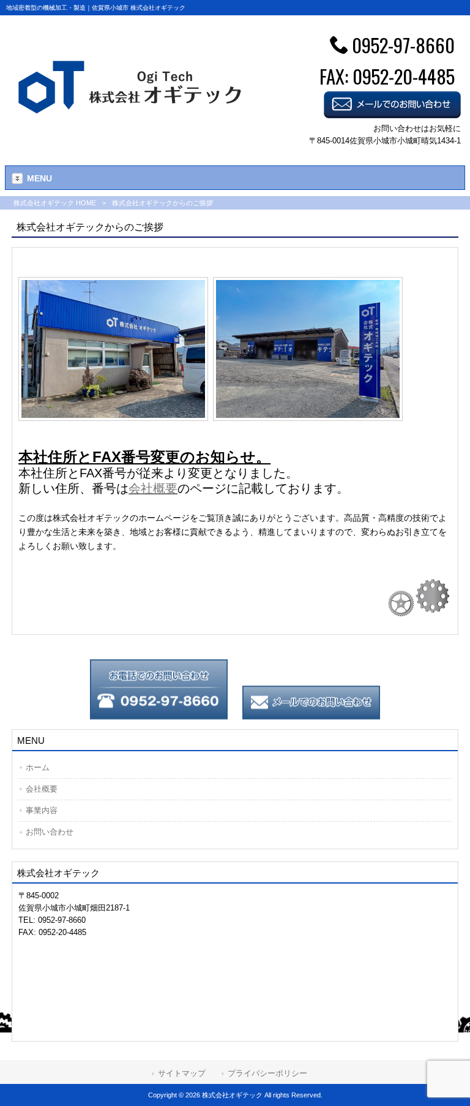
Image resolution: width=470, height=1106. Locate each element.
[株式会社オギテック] (131, 118)
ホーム (38, 767)
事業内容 (42, 810)
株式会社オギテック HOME (54, 202)
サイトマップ (182, 1073)
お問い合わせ (49, 831)
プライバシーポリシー (267, 1073)
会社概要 (42, 789)
